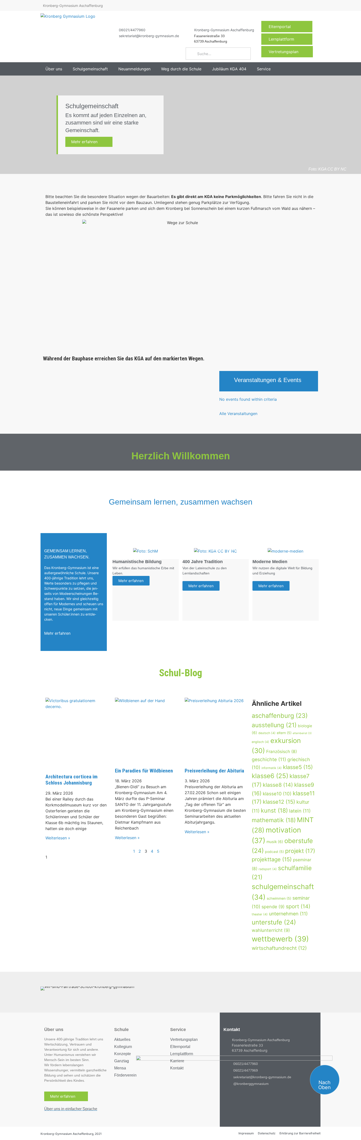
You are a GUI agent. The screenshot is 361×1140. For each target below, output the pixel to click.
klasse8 (278, 785)
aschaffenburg (280, 715)
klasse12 (279, 802)
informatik (272, 768)
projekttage (272, 859)
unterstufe (274, 922)
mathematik (274, 820)
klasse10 (277, 794)
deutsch (267, 733)
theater (260, 914)
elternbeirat (302, 733)
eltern (284, 733)
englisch (260, 742)
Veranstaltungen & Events (267, 380)
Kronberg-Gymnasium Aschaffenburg (224, 30)
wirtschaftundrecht (279, 948)
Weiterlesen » (57, 837)
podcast (274, 851)
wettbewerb (280, 939)
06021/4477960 (132, 30)
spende (273, 906)
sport (298, 906)
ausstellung (274, 725)
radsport (268, 869)
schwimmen (279, 898)
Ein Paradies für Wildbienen (144, 771)
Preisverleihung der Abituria (214, 771)
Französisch (281, 751)
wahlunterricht (271, 930)
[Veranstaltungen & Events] (226, 381)
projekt (300, 850)
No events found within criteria (248, 399)
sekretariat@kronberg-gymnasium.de (149, 36)
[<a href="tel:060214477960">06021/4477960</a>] (112, 29)
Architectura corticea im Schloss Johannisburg (71, 780)
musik (274, 841)
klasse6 (270, 776)
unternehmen (288, 914)
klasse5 (298, 767)
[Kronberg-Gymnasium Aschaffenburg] (188, 29)
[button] (56, 69)
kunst (274, 810)
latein (300, 811)
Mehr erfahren (87, 141)
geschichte (269, 759)
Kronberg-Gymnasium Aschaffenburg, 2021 (71, 1134)
